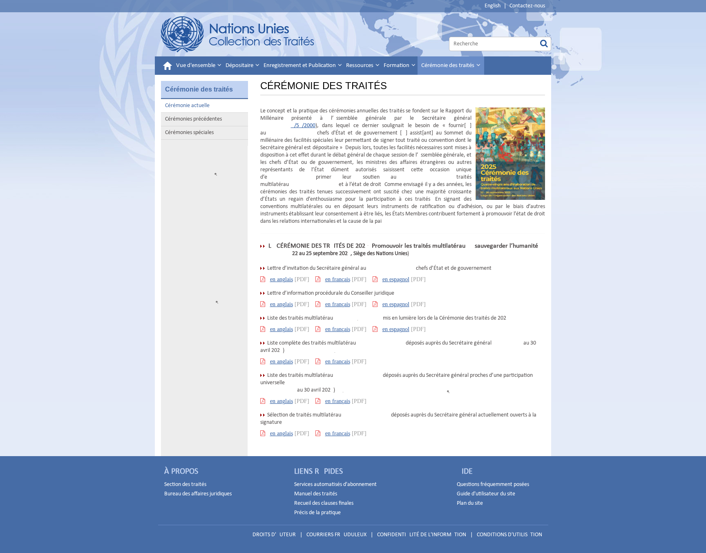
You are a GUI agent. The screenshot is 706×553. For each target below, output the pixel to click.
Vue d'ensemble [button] (196, 66)
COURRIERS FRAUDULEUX (336, 535)
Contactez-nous (527, 6)
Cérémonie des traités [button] (448, 66)
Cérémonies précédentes (193, 119)
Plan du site (470, 503)
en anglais (281, 279)
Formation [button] (397, 66)
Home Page (238, 34)
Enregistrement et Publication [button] (300, 66)
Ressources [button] (360, 66)
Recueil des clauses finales (323, 503)
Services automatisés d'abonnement (335, 484)
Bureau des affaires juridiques (198, 494)
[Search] (544, 44)
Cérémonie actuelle (187, 106)
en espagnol (395, 279)
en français (337, 279)
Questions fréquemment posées (493, 484)
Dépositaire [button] (240, 66)
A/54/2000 (303, 126)
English (492, 6)
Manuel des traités (315, 494)
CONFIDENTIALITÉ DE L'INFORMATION (421, 535)
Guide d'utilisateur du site (486, 494)
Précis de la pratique (317, 513)
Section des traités (185, 484)
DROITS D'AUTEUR (274, 535)
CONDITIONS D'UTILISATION (509, 535)
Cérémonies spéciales (189, 133)
